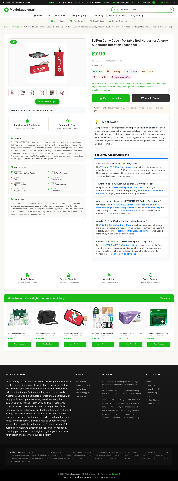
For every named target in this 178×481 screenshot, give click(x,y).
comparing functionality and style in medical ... (120, 407)
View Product (19, 344)
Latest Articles (95, 2)
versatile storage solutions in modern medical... (121, 403)
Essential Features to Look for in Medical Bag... (121, 418)
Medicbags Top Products (61, 2)
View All (164, 298)
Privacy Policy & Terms (155, 389)
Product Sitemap (153, 400)
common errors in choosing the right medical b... (121, 399)
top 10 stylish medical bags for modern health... (121, 414)
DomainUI (116, 474)
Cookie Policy (151, 393)
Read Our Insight (48, 101)
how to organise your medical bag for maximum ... (121, 394)
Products (16, 27)
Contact (137, 2)
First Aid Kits (61, 15)
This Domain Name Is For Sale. (17, 2)
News (108, 2)
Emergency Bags (79, 15)
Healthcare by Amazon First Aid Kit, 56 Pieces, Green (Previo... (157, 333)
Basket (149, 2)
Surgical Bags (137, 15)
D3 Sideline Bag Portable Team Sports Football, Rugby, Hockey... (47, 333)
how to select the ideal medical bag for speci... (121, 411)
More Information (112, 98)
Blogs (148, 396)
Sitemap (80, 2)
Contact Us (150, 385)
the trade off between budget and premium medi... (119, 386)
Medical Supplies (117, 15)
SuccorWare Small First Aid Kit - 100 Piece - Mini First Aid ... (75, 333)
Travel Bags (98, 15)
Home (40, 15)
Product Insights (122, 2)
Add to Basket (152, 98)
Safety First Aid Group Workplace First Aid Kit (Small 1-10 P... (19, 333)
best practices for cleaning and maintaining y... (120, 382)
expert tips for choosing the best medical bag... (121, 391)
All (48, 15)
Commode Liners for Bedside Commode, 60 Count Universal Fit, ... (130, 333)
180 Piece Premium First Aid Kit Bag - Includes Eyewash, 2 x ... (103, 333)
